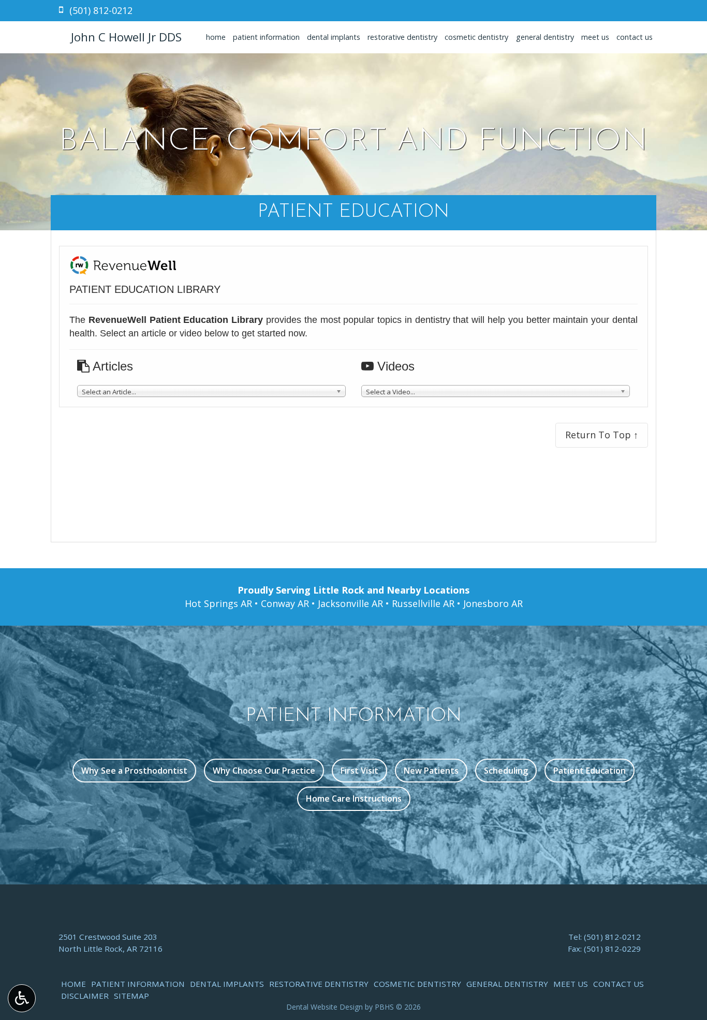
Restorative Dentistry (402, 37)
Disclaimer (85, 996)
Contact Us (634, 37)
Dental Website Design (324, 1007)
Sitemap (131, 996)
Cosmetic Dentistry (476, 37)
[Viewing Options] (22, 998)
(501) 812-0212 (612, 937)
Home (216, 37)
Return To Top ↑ (601, 434)
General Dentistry (545, 37)
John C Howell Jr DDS (126, 37)
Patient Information (266, 37)
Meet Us (595, 37)
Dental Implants (333, 37)
